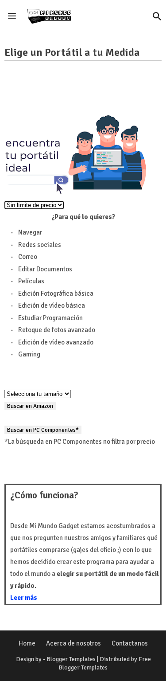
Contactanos (130, 643)
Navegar (30, 232)
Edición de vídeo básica (51, 305)
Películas (31, 281)
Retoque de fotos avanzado (56, 330)
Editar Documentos (45, 269)
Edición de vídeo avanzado (55, 342)
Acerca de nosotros (73, 643)
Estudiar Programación (50, 318)
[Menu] (12, 16)
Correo (27, 257)
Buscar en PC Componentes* (43, 430)
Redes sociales (39, 245)
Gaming (29, 354)
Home (27, 643)
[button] (157, 16)
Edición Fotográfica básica (55, 293)
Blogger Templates (71, 659)
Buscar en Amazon (30, 406)
